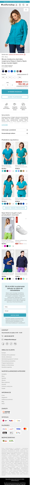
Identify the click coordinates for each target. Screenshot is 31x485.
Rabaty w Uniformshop (8, 363)
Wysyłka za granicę (7, 365)
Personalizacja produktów (8, 359)
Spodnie (4, 376)
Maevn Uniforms (9, 63)
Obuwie (4, 378)
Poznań (3, 473)
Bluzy (6, 55)
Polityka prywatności (7, 397)
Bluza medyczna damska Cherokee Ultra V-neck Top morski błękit (21, 164)
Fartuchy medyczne (7, 384)
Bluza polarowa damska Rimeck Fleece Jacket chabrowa (8, 272)
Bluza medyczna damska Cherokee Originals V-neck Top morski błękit (7, 164)
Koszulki (4, 382)
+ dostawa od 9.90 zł (22, 84)
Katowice (25, 472)
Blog (3, 399)
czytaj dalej (5, 123)
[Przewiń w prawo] (12, 169)
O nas (3, 393)
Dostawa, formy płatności (8, 353)
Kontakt (4, 351)
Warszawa (4, 472)
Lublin (21, 472)
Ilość (8, 80)
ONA (3, 55)
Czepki (3, 386)
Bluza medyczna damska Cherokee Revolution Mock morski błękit (8, 197)
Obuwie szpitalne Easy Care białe (21, 239)
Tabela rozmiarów (21, 72)
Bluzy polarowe (6, 380)
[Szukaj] (23, 5)
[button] (16, 49)
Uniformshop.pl (15, 478)
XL (16, 75)
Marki (3, 401)
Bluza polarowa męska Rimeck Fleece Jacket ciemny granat (21, 272)
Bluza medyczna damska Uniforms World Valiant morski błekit (21, 197)
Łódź (18, 472)
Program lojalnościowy (8, 361)
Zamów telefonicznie (15, 95)
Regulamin (4, 395)
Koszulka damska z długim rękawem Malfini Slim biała (8, 239)
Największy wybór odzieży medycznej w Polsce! (15, 1)
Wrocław (14, 472)
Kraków (9, 472)
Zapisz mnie (15, 313)
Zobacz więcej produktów (15, 206)
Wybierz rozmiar (15, 90)
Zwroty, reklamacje (7, 355)
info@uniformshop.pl (10, 337)
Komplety (4, 372)
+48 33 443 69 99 (9, 334)
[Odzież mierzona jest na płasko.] (27, 72)
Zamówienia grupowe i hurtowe (10, 357)
